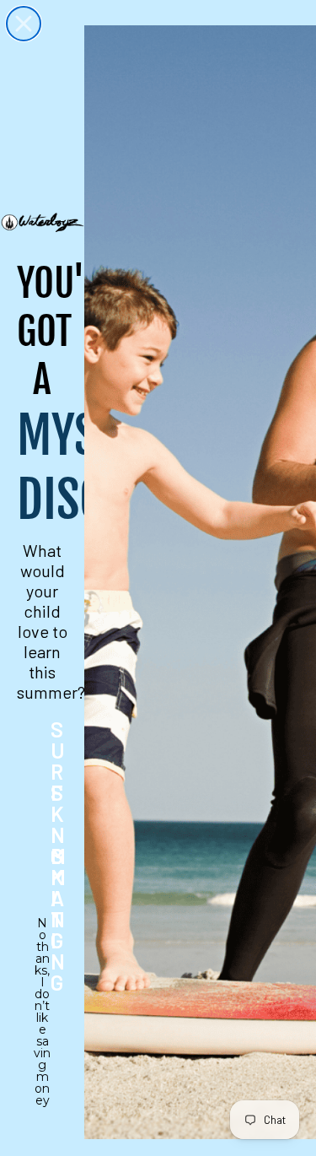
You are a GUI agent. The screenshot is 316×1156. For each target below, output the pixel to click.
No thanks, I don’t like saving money (42, 934)
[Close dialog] (23, 24)
